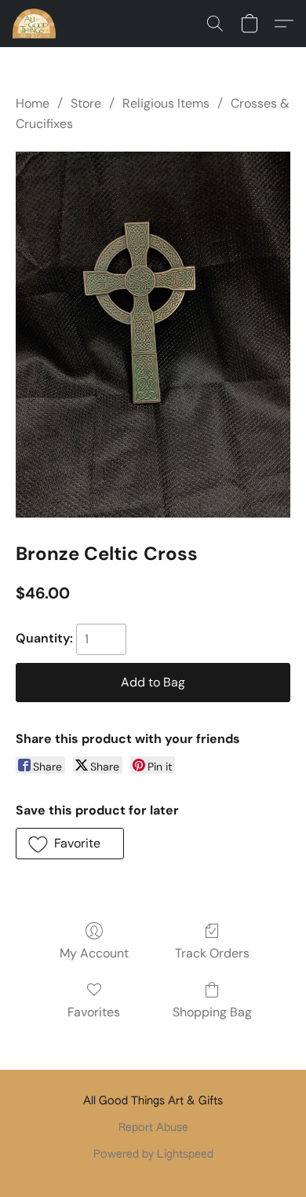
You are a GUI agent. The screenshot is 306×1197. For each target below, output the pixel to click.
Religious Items (165, 103)
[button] (35, 23)
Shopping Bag (212, 1012)
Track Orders (212, 953)
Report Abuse (153, 1127)
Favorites (93, 1012)
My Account (94, 953)
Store (86, 103)
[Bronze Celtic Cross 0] (153, 335)
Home (32, 103)
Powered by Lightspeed (153, 1154)
